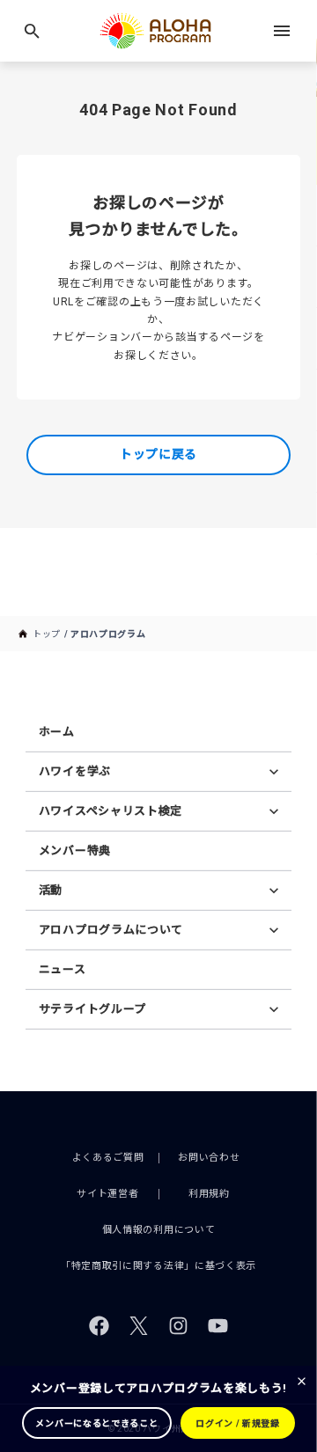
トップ (47, 634)
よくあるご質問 (108, 1157)
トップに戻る (158, 454)
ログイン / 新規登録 (237, 1423)
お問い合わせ (209, 1157)
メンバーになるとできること (96, 1423)
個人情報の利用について (159, 1230)
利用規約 (209, 1194)
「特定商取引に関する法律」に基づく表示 (158, 1266)
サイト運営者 (107, 1194)
